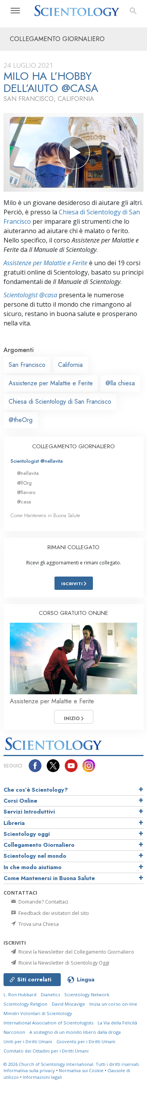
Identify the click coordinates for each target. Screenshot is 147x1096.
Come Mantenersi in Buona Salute (45, 515)
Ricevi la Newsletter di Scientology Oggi (63, 962)
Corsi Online (20, 801)
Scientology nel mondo (35, 856)
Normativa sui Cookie (81, 1070)
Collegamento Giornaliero (39, 845)
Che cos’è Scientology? (36, 790)
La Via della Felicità (117, 1023)
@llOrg (24, 483)
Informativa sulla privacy (29, 1070)
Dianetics (50, 994)
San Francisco (27, 364)
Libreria (14, 823)
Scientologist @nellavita (37, 461)
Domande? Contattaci (42, 901)
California (70, 364)
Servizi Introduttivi (29, 812)
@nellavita (28, 473)
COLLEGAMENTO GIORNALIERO (73, 446)
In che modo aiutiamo (33, 867)
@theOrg (21, 419)
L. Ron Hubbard (20, 994)
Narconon (14, 1032)
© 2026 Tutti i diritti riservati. (72, 1064)
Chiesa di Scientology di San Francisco (60, 401)
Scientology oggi (27, 834)
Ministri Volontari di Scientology (38, 1013)
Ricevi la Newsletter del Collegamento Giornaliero (75, 951)
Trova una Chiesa (38, 923)
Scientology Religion (25, 1004)
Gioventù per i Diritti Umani (85, 1041)
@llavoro (26, 492)
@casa (24, 501)
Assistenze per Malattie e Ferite (45, 263)
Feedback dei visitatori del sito (53, 912)
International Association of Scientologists (48, 1023)
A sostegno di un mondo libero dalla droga (75, 1032)
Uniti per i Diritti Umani (28, 1041)
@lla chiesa (120, 383)
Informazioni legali (42, 1077)
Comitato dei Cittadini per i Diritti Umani (46, 1051)
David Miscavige (68, 1004)
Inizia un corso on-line (113, 1004)
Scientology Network (86, 994)
